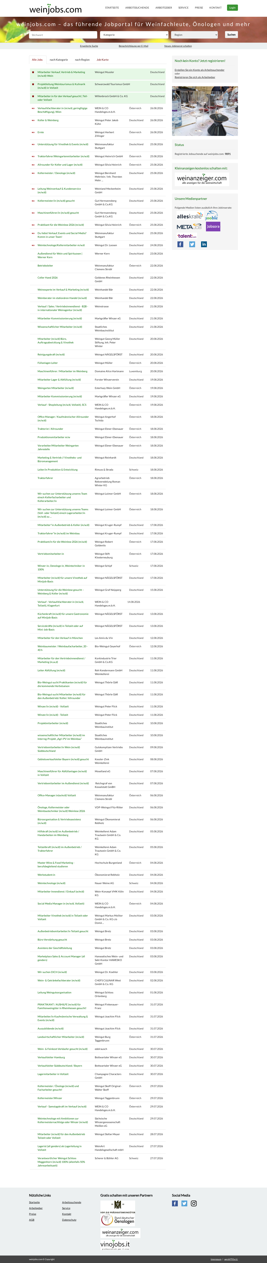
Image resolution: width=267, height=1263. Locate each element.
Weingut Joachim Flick (107, 1016)
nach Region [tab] (82, 59)
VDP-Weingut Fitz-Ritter (109, 807)
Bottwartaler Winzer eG (108, 1057)
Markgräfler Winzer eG (108, 318)
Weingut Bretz (103, 931)
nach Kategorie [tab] (59, 59)
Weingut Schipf (103, 565)
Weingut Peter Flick (106, 706)
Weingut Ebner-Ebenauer (109, 428)
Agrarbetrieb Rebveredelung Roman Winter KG (107, 481)
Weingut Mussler (104, 72)
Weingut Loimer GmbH (108, 493)
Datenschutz (69, 1219)
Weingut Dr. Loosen (106, 245)
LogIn (232, 7)
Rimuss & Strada (104, 469)
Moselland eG (102, 771)
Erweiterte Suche (89, 45)
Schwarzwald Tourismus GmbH (112, 84)
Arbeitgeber (163, 7)
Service (183, 7)
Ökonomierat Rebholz (107, 874)
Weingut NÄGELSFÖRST (108, 354)
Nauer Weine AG (104, 883)
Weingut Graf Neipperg (108, 589)
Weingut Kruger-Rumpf (108, 524)
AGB (31, 1219)
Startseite (112, 7)
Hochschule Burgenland (108, 862)
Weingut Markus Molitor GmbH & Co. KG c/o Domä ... (109, 919)
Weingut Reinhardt (105, 457)
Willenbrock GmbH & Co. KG (111, 96)
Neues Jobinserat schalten (178, 45)
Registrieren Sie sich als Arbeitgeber (195, 77)
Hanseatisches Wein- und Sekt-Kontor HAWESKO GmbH (109, 960)
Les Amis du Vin (104, 637)
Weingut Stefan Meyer (107, 1134)
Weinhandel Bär (104, 289)
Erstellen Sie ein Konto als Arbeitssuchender (199, 69)
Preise (199, 7)
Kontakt (215, 7)
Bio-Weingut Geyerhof (107, 646)
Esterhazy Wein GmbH (107, 387)
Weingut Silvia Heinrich (108, 164)
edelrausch (101, 1048)
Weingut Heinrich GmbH (109, 156)
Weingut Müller (104, 362)
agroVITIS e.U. (231, 1259)
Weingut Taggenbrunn (107, 1098)
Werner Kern (102, 253)
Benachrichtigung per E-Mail (133, 45)
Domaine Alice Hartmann (109, 371)
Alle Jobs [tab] (37, 59)
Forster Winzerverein (107, 379)
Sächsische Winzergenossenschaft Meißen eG (107, 1122)
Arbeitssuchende (137, 7)
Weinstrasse (102, 306)
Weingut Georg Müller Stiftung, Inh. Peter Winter (107, 342)
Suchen (231, 34)
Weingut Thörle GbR (106, 682)
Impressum (216, 1259)
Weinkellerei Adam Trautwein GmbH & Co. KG (108, 835)
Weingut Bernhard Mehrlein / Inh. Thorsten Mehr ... (108, 176)
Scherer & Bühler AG (106, 1158)
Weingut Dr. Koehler (106, 972)
